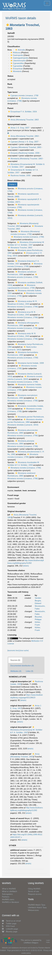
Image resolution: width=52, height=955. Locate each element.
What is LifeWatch (9, 891)
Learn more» (48, 941)
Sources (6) (15, 660)
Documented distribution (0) (22, 665)
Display (12, 184)
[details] (26, 566)
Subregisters (7, 894)
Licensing (12, 635)
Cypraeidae (18, 66)
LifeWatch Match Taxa (37, 907)
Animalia (21, 50)
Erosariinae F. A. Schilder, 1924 (24, 111)
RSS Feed (10, 926)
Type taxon (12, 92)
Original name (13, 116)
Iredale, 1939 (31, 363)
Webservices (33, 910)
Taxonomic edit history (17, 592)
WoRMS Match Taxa (36, 905)
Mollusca (16, 52)
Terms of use (33, 891)
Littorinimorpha (19, 60)
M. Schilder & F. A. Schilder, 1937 (26, 731)
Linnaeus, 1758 (24, 95)
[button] (7, 24)
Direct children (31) (16, 180)
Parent (10, 108)
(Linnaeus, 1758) (29, 237)
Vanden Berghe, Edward (38, 600)
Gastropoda (18, 55)
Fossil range (13, 495)
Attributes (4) (15, 671)
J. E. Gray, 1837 (20, 128)
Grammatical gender (16, 503)
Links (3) (29, 671)
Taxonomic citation (16, 570)
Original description (16, 511)
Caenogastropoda (20, 58)
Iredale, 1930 (25, 153)
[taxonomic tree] (13, 650)
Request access (34, 894)
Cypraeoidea (18, 63)
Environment (13, 487)
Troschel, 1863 (25, 120)
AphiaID (11, 33)
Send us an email (13, 921)
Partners (5, 897)
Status (10, 76)
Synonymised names (16, 124)
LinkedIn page (12, 929)
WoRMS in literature (10, 902)
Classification (13, 46)
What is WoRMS (9, 889)
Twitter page (11, 923)
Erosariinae (18, 69)
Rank (9, 84)
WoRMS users (8, 899)
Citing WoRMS (34, 889)
